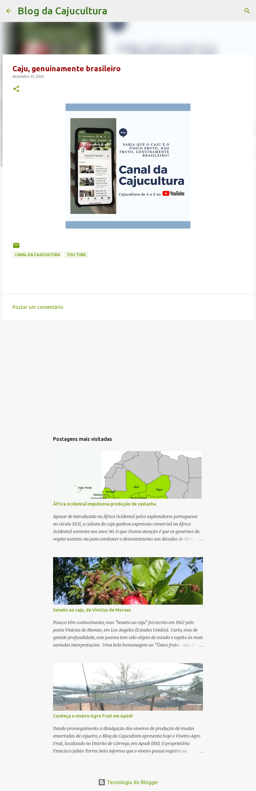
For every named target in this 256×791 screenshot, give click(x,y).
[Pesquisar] (116, 10)
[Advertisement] (128, 373)
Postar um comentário (37, 307)
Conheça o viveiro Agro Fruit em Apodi (93, 715)
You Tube (76, 255)
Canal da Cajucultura (37, 255)
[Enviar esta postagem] (16, 248)
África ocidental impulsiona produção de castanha (104, 503)
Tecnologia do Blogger (132, 782)
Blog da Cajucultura (62, 10)
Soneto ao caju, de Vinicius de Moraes (92, 609)
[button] (16, 89)
